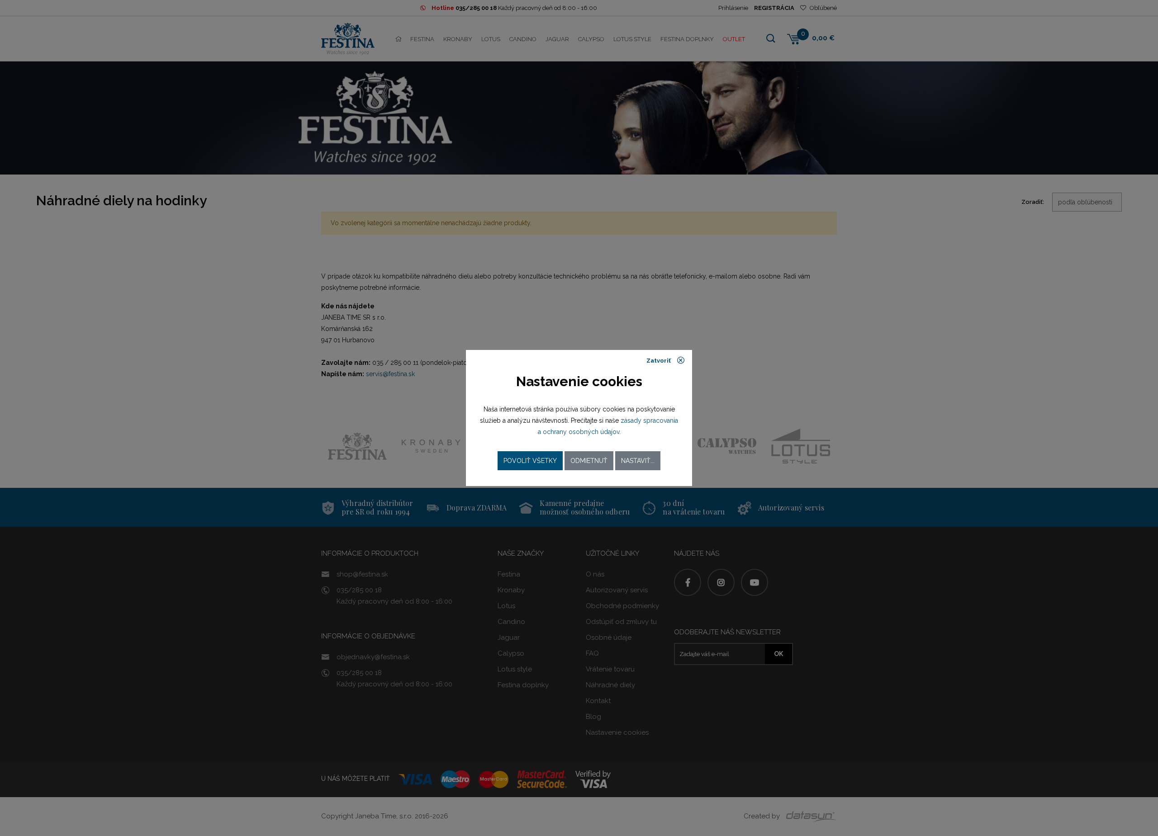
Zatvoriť (659, 360)
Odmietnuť (588, 460)
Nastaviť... (638, 460)
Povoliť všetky (530, 460)
